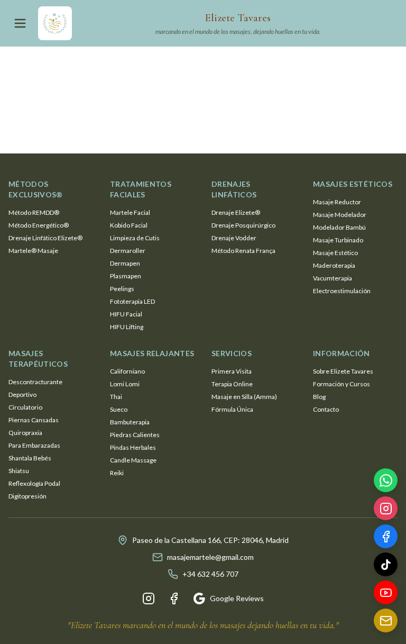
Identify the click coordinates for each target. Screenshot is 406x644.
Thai (116, 397)
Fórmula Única (232, 409)
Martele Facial (130, 212)
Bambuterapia (130, 422)
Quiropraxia (25, 433)
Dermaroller (127, 251)
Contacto (326, 409)
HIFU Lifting (126, 327)
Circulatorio (25, 407)
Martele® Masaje (33, 251)
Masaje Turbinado (338, 240)
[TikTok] (386, 565)
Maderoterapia (334, 265)
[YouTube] (386, 593)
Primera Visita (231, 371)
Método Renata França (243, 251)
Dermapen (125, 263)
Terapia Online (232, 384)
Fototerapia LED (132, 301)
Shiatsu (18, 471)
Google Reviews (237, 598)
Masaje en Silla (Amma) (244, 397)
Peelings (122, 289)
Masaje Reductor (337, 202)
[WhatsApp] (386, 481)
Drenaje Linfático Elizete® (45, 238)
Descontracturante (35, 382)
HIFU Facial (126, 314)
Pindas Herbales (133, 447)
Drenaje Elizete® (235, 212)
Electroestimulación (342, 291)
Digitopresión (27, 496)
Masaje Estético (335, 253)
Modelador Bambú (339, 227)
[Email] (386, 621)
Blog (319, 397)
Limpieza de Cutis (135, 238)
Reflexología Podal (34, 483)
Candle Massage (133, 460)
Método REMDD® (33, 212)
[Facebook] (174, 598)
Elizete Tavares (238, 18)
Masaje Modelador (339, 215)
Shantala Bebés (29, 458)
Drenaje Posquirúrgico (243, 225)
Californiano (127, 371)
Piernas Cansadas (33, 420)
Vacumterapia (332, 278)
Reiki (117, 473)
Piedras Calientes (135, 435)
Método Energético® (38, 225)
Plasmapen (125, 276)
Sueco (118, 409)
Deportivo (22, 394)
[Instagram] (148, 598)
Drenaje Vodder (233, 238)
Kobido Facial (128, 225)
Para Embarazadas (34, 445)
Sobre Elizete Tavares (343, 371)
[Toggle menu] (20, 23)
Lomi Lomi (125, 384)
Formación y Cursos (341, 384)
